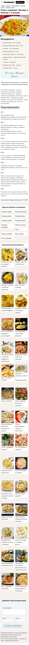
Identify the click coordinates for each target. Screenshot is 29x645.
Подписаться (20, 2)
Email (18, 618)
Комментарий (7, 608)
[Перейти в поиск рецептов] (27, 2)
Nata (11, 200)
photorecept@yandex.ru (12, 638)
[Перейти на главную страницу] (9, 2)
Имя (4, 618)
